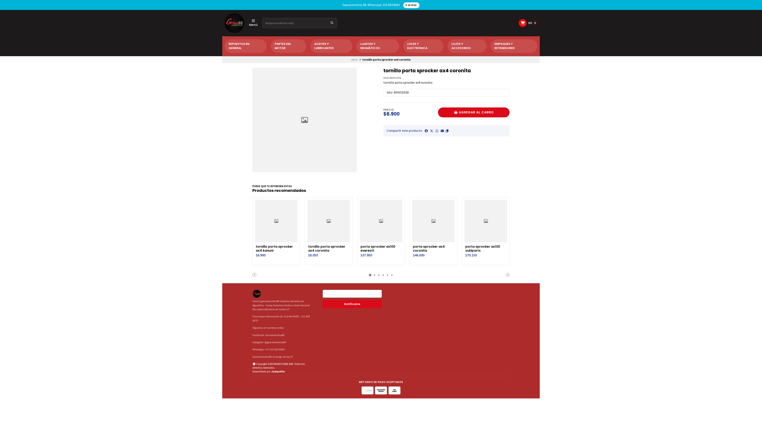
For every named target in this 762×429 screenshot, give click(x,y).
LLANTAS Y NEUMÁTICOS (370, 46)
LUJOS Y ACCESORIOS (461, 46)
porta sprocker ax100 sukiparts (482, 249)
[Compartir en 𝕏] (432, 130)
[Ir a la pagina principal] (234, 23)
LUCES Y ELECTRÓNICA (417, 46)
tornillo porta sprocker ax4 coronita (326, 249)
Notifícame (352, 304)
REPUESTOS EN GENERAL (239, 46)
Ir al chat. (411, 5)
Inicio (354, 59)
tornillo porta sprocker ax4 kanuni (274, 249)
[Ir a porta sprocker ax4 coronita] (433, 221)
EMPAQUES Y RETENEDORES (505, 46)
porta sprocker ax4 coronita (429, 249)
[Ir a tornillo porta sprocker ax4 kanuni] (276, 221)
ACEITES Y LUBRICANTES (324, 46)
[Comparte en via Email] (442, 130)
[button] (447, 130)
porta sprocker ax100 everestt (378, 249)
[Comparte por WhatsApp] (437, 130)
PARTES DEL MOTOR (283, 46)
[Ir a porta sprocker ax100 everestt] (381, 221)
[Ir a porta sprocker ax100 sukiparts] (485, 221)
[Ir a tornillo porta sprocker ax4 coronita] (328, 221)
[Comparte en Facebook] (426, 130)
